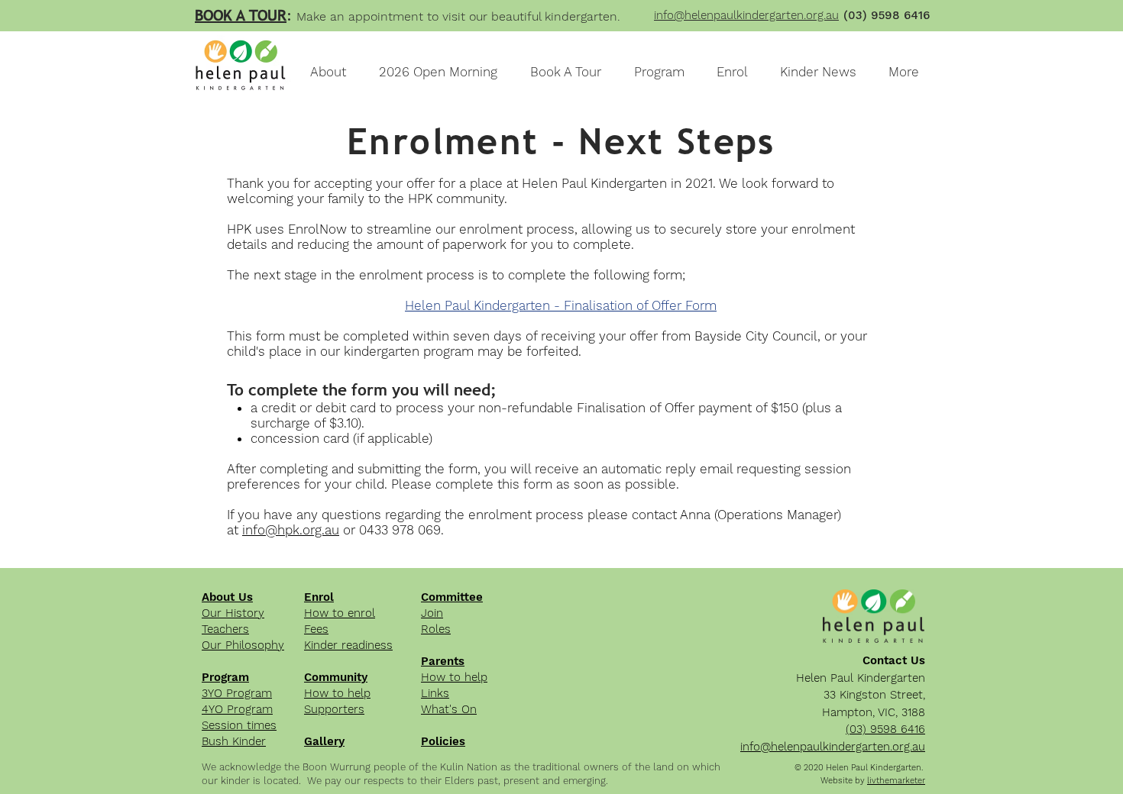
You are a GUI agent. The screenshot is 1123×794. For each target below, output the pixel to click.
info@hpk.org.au (290, 529)
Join (432, 613)
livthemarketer (896, 781)
